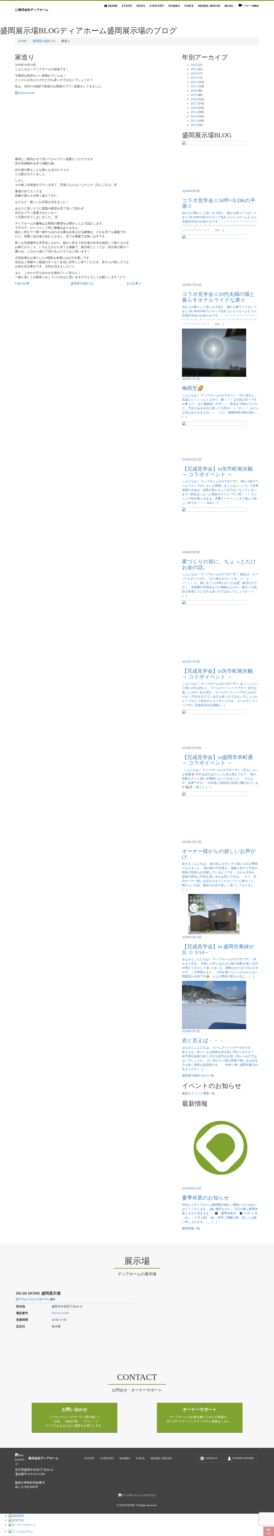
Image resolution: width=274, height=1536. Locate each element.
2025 (194, 69)
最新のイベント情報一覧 (198, 1093)
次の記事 (132, 283)
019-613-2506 (60, 1313)
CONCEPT (156, 6)
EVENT (127, 6)
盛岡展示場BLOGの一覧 (198, 1075)
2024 (194, 73)
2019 (194, 95)
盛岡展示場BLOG (44, 41)
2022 (194, 82)
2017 (194, 103)
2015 (194, 112)
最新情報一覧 (191, 1228)
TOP (269, 1533)
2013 (194, 120)
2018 (194, 99)
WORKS (174, 6)
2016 (194, 107)
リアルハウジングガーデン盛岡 (37, 1299)
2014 (194, 116)
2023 (194, 77)
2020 (194, 90)
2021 (194, 86)
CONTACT (211, 1458)
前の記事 (22, 283)
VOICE (189, 6)
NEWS (140, 6)
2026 (194, 65)
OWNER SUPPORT (243, 1458)
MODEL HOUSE (209, 6)
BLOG (229, 6)
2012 (194, 125)
